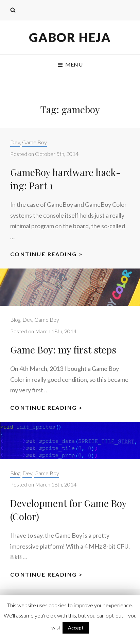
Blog (15, 319)
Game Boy (34, 142)
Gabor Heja (70, 37)
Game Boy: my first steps (63, 349)
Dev (15, 142)
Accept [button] (76, 627)
